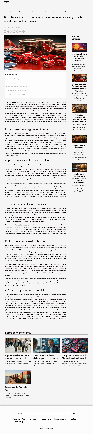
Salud (73, 419)
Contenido (12, 74)
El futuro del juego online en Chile (16, 95)
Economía (46, 419)
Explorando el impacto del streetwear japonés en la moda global (17, 358)
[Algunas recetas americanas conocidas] (79, 139)
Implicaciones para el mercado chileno (17, 83)
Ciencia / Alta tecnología (19, 420)
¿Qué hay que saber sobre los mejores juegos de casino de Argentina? (79, 88)
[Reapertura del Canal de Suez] (18, 377)
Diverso (32, 419)
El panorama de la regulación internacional (18, 79)
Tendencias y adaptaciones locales (16, 87)
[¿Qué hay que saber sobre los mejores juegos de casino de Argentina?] (79, 78)
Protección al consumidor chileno (16, 91)
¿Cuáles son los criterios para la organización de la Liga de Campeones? (79, 178)
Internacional (13, 12)
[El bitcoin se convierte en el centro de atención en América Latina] (79, 108)
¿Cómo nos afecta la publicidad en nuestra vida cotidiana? (79, 57)
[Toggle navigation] (6, 3)
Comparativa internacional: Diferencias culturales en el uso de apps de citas (74, 358)
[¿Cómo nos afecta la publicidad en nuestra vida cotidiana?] (79, 47)
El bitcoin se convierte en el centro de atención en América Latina (79, 118)
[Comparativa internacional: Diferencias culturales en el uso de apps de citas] (75, 345)
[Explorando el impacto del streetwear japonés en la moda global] (18, 345)
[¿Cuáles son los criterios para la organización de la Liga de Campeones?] (79, 167)
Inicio (5, 12)
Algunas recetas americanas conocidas (79, 148)
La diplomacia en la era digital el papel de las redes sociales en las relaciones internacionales (45, 359)
